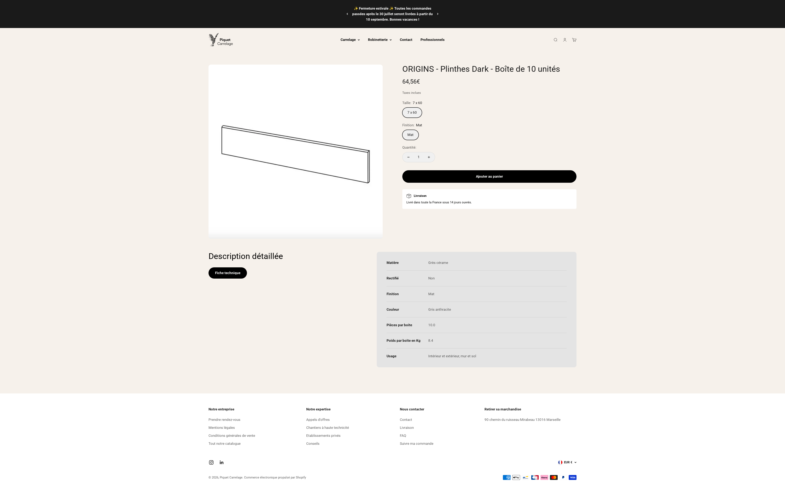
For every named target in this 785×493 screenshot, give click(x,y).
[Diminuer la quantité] (408, 157)
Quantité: (409, 148)
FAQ (403, 436)
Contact (406, 40)
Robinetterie (378, 40)
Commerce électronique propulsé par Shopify (275, 477)
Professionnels (433, 40)
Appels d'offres (318, 420)
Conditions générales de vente (232, 436)
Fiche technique (227, 273)
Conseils (313, 443)
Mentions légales (222, 428)
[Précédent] (347, 14)
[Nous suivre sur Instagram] (211, 462)
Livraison (407, 428)
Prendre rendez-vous (224, 420)
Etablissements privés (323, 436)
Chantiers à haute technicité (327, 428)
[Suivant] (437, 14)
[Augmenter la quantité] (429, 157)
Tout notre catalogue (225, 443)
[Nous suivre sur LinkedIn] (221, 462)
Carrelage (348, 40)
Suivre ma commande (416, 443)
